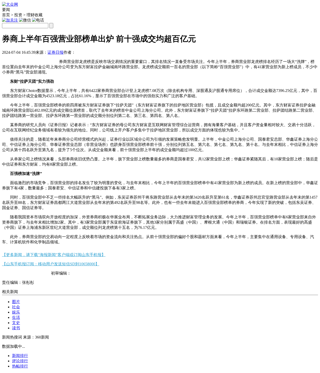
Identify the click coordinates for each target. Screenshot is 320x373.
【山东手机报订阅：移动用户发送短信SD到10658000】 (50, 264)
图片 (16, 302)
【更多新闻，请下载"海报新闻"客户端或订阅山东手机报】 (54, 255)
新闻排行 (20, 356)
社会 (16, 307)
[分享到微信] (8, 59)
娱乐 (16, 312)
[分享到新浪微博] (20, 59)
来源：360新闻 (36, 337)
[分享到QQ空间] (32, 59)
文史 (16, 323)
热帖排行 (20, 366)
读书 (16, 328)
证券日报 (56, 52)
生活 (16, 317)
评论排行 (20, 361)
